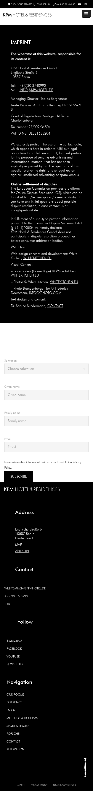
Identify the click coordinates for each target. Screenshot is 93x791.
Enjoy (10, 710)
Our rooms (15, 694)
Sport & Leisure (17, 726)
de (86, 4)
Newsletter (14, 664)
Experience (14, 702)
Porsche (12, 733)
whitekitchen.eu (37, 258)
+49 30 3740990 (16, 596)
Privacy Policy (39, 784)
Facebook (14, 648)
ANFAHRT (22, 551)
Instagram (14, 640)
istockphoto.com (45, 293)
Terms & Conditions (64, 784)
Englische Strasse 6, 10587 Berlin (30, 4)
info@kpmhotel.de (36, 90)
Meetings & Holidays (22, 718)
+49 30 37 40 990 (65, 4)
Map (18, 544)
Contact (55, 306)
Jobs (7, 604)
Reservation (15, 749)
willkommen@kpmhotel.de (25, 588)
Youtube (13, 656)
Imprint (21, 784)
